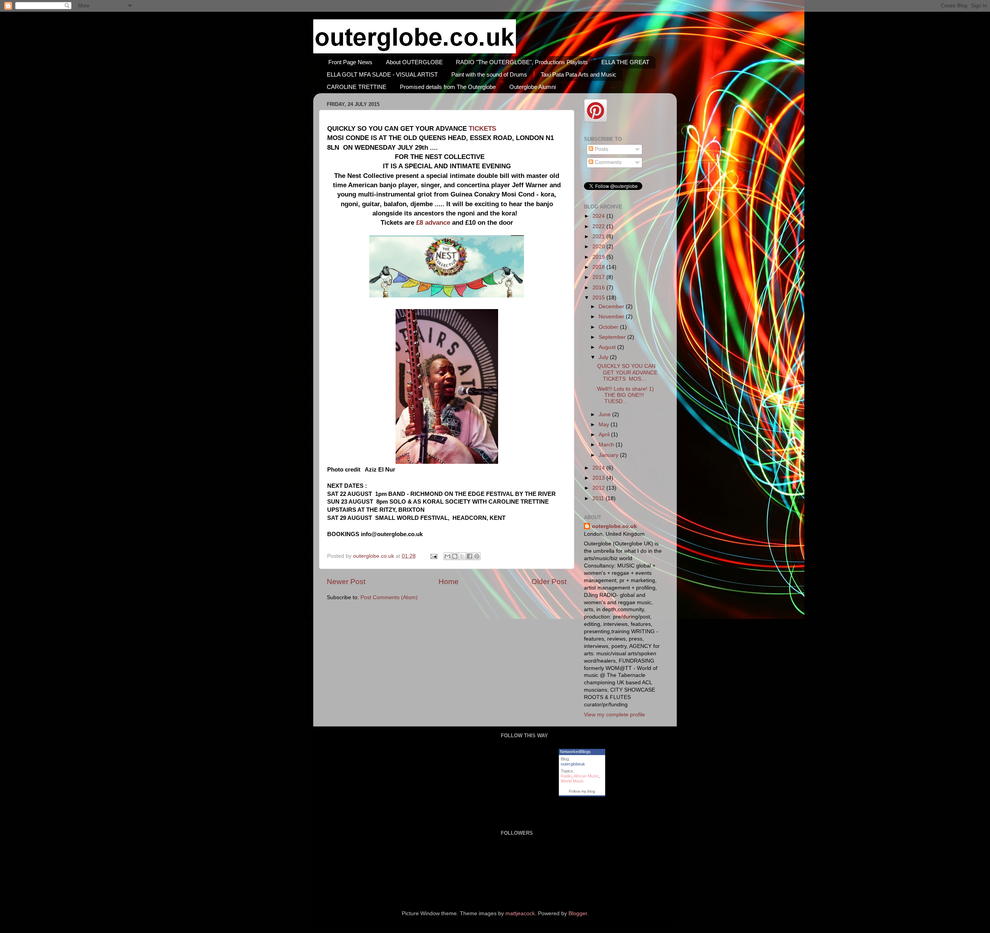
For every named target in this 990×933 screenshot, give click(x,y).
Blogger (577, 913)
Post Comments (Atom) (389, 597)
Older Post (549, 582)
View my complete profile (614, 715)
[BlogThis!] (455, 556)
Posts (600, 149)
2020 (599, 246)
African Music (586, 776)
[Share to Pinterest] (477, 556)
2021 (599, 236)
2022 (599, 226)
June (605, 414)
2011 (599, 498)
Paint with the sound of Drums (489, 74)
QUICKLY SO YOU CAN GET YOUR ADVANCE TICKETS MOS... (627, 372)
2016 (599, 287)
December (612, 306)
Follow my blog (582, 791)
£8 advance (433, 222)
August (608, 347)
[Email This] (447, 556)
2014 (599, 468)
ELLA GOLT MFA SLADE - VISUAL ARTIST (382, 74)
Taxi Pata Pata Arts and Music (578, 74)
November (612, 317)
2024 (599, 216)
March (607, 445)
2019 (599, 257)
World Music (572, 781)
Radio (566, 776)
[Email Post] (433, 556)
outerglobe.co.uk (374, 556)
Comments (607, 162)
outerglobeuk (573, 764)
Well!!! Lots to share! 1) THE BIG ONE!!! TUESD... (625, 395)
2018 (599, 267)
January (609, 455)
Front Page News (350, 62)
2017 (599, 277)
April (605, 434)
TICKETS (483, 128)
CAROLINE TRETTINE (356, 87)
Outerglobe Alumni (532, 87)
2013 (599, 478)
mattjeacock (520, 913)
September (613, 337)
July (604, 357)
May (605, 424)
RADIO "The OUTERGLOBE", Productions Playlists (522, 62)
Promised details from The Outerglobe (448, 87)
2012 (599, 488)
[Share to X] (462, 556)
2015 (599, 298)
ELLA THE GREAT (625, 62)
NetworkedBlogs (575, 751)
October (609, 327)
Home (449, 582)
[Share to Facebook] (469, 556)
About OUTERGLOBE (414, 62)
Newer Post (346, 582)
